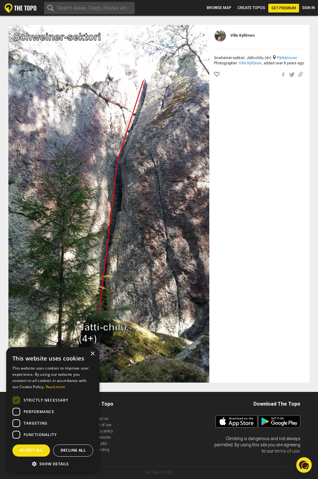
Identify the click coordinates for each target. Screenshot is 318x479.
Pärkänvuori (287, 58)
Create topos (251, 8)
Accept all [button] (31, 450)
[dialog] (52, 410)
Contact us (99, 418)
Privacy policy (102, 431)
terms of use (287, 451)
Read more (56, 386)
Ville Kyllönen (250, 63)
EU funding (100, 450)
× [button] (92, 353)
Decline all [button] (73, 450)
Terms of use (101, 425)
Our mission (101, 437)
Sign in (308, 8)
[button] (52, 464)
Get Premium (283, 8)
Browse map (219, 8)
